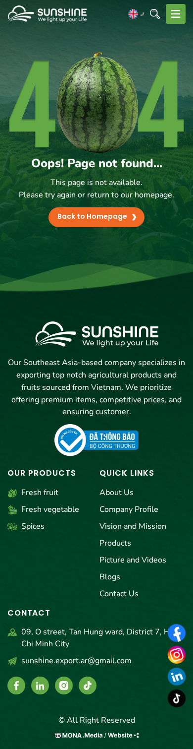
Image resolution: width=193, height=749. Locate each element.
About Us (116, 492)
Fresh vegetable (50, 509)
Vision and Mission (132, 526)
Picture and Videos (132, 560)
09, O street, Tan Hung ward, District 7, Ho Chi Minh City (97, 637)
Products (115, 543)
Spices (33, 526)
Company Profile (128, 509)
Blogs (109, 576)
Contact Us (119, 593)
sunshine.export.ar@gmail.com (76, 660)
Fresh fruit (39, 492)
